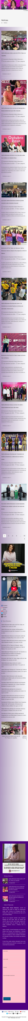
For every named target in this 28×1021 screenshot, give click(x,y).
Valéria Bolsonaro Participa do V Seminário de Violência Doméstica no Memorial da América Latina (12, 457)
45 (24, 536)
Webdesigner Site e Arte (15, 1017)
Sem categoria (21, 61)
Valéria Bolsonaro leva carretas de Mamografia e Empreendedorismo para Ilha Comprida (16, 888)
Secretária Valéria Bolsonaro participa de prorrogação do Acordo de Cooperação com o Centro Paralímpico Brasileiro (13, 684)
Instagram (5, 607)
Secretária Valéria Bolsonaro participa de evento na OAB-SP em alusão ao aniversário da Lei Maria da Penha (12, 697)
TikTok (4, 614)
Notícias (5, 22)
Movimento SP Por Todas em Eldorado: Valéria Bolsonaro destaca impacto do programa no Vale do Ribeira (14, 251)
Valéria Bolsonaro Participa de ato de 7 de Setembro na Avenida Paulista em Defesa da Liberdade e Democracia (12, 306)
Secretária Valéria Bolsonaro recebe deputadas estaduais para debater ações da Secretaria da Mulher (12, 506)
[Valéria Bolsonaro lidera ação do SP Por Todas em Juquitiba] (5, 880)
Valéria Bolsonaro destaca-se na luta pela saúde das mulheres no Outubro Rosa (16, 897)
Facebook (5, 605)
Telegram (5, 612)
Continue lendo (7, 74)
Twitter (4, 609)
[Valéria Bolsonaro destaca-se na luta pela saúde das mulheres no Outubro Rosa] (5, 898)
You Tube (5, 611)
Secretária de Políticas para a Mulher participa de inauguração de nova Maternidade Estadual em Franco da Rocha (13, 715)
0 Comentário (12, 892)
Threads (5, 616)
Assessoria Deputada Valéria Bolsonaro (13, 59)
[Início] (1, 22)
